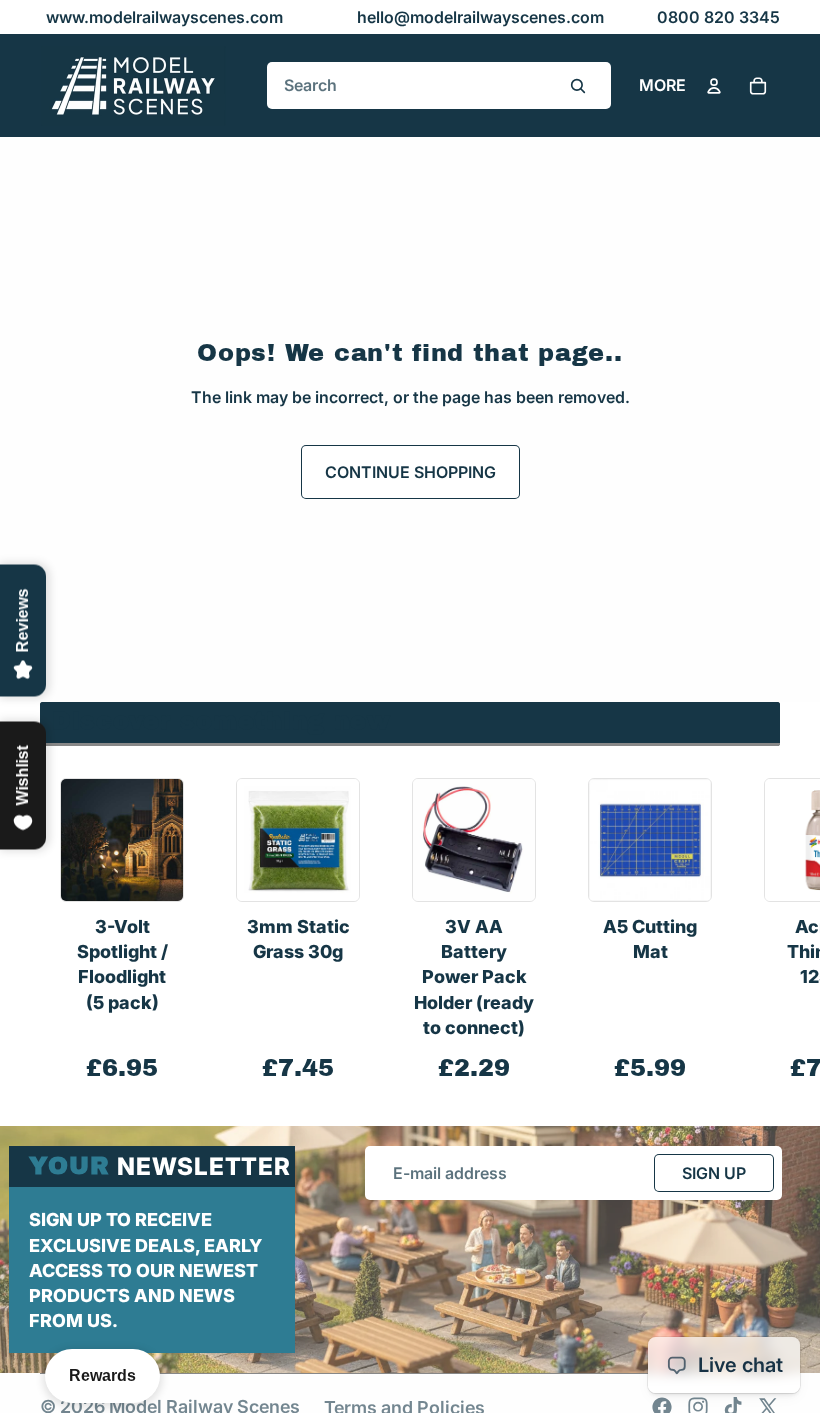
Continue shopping (410, 472)
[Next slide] (758, 932)
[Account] (714, 86)
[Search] (578, 86)
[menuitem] (662, 86)
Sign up (714, 1173)
